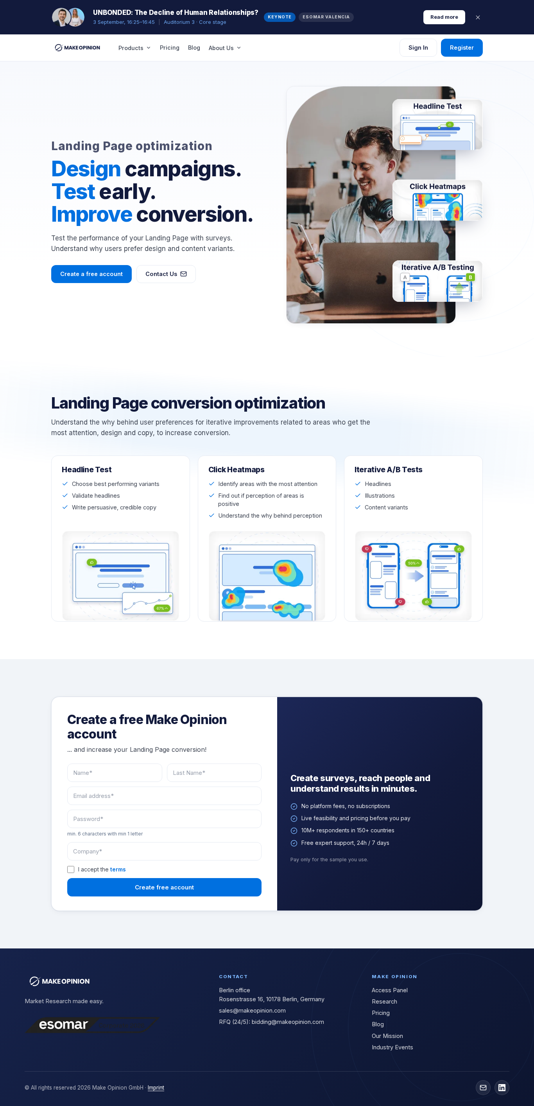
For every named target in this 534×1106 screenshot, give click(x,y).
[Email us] (483, 1087)
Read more (444, 17)
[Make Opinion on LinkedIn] (502, 1087)
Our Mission (387, 1036)
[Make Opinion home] (77, 48)
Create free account (164, 887)
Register (462, 47)
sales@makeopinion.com (252, 1010)
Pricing (169, 47)
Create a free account (91, 274)
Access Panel (390, 990)
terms (118, 869)
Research (384, 1001)
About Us (221, 48)
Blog (194, 47)
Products (130, 48)
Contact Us (161, 274)
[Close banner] (478, 17)
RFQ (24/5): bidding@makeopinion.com (271, 1021)
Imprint (156, 1087)
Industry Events (392, 1047)
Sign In (418, 47)
